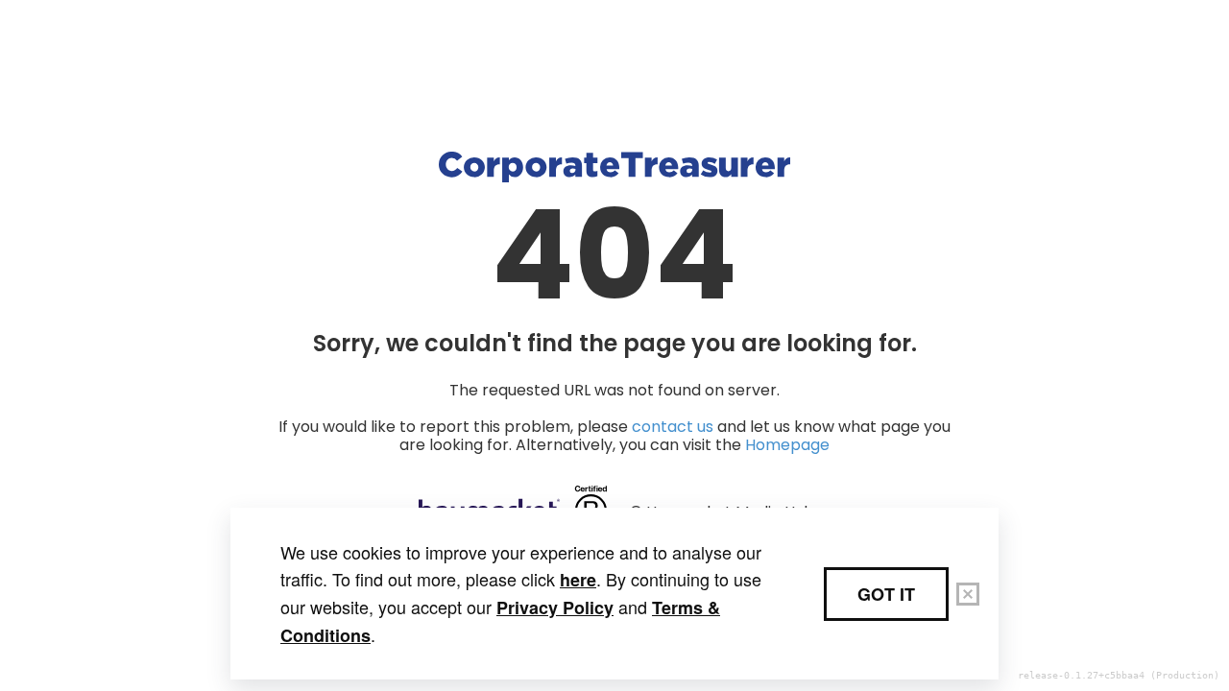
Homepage (787, 445)
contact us (672, 427)
